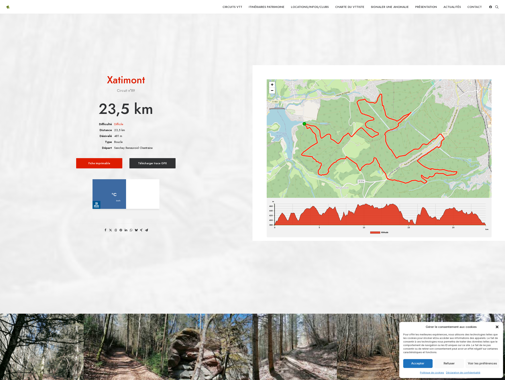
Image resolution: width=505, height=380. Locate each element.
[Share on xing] (141, 230)
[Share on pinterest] (120, 230)
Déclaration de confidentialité (463, 372)
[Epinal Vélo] (7, 6)
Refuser (449, 363)
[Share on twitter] (110, 230)
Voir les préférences (482, 363)
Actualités (452, 7)
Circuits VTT (232, 7)
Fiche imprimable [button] (99, 163)
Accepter (417, 363)
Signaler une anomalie (390, 7)
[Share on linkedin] (125, 230)
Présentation (426, 7)
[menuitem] (232, 7)
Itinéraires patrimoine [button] (266, 7)
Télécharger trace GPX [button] (152, 163)
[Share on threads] (115, 230)
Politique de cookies (432, 372)
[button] (497, 327)
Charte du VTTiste (349, 7)
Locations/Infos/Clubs (310, 7)
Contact (474, 7)
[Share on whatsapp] (131, 230)
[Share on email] (146, 230)
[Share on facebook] (105, 230)
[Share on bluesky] (136, 230)
